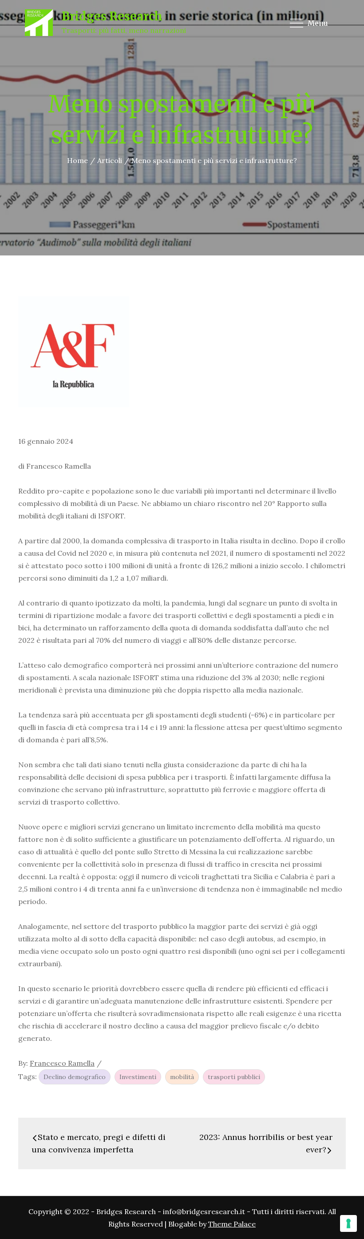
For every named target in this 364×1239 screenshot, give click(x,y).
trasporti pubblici (234, 1077)
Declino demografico (75, 1077)
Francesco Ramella (62, 1063)
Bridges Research (112, 16)
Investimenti (137, 1077)
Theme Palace (232, 1223)
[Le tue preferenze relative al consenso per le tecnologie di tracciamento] (348, 1223)
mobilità (182, 1077)
